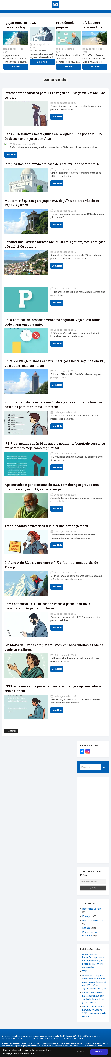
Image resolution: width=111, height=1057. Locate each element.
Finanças (86, 916)
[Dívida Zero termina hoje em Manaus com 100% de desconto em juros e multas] (94, 38)
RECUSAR (81, 1052)
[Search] (103, 767)
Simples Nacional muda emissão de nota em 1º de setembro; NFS (53, 164)
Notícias (86, 928)
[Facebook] (82, 751)
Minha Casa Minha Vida (93, 920)
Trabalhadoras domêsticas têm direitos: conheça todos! (46, 526)
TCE (33, 23)
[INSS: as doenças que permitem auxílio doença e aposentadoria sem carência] (26, 707)
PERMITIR (99, 1052)
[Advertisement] (93, 820)
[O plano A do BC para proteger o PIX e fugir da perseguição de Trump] (26, 583)
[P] (26, 299)
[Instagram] (87, 751)
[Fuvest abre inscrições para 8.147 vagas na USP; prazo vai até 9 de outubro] (26, 113)
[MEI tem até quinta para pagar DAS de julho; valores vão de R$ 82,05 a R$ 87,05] (26, 221)
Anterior (12, 731)
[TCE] (42, 34)
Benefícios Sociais (91, 909)
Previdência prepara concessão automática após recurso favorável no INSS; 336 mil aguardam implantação (94, 982)
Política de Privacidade (24, 1053)
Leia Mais (16, 66)
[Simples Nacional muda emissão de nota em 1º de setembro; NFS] (26, 180)
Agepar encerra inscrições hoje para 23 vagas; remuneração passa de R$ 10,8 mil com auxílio (93, 960)
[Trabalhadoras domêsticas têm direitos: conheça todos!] (26, 542)
